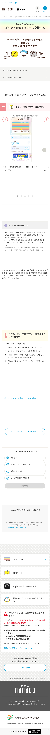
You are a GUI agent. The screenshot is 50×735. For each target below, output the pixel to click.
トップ (3, 17)
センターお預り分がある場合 (11, 77)
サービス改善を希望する (20, 478)
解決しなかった (16, 471)
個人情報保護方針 (32, 701)
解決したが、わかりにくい (21, 464)
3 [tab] (25, 196)
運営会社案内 (26, 704)
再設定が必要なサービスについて (16, 648)
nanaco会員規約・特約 (15, 701)
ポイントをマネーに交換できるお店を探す (20, 398)
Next (44, 150)
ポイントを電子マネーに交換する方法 (14, 70)
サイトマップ (39, 704)
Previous (4, 150)
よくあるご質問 (24, 667)
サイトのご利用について (11, 704)
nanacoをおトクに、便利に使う (23, 431)
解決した (14, 457)
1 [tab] (17, 196)
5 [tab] (32, 196)
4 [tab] (28, 196)
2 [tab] (21, 196)
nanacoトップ (8, 2)
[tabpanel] (20, 154)
